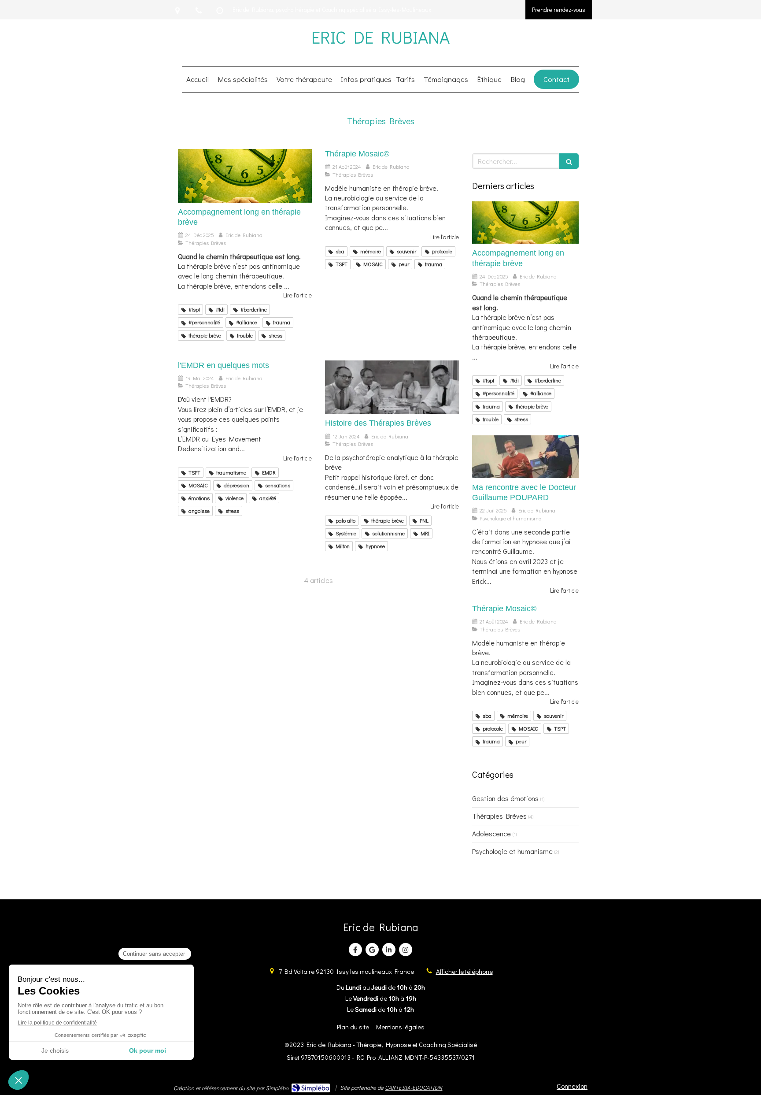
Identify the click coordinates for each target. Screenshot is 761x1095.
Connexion (572, 1086)
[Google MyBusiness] (372, 949)
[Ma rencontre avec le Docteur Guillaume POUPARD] (525, 456)
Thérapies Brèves (499, 815)
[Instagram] (405, 949)
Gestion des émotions (505, 798)
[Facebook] (355, 949)
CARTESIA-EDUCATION (413, 1087)
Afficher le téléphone (464, 971)
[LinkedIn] (388, 949)
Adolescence (491, 833)
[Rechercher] (569, 161)
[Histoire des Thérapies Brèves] (392, 387)
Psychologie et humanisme (512, 851)
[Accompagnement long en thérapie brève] (245, 176)
